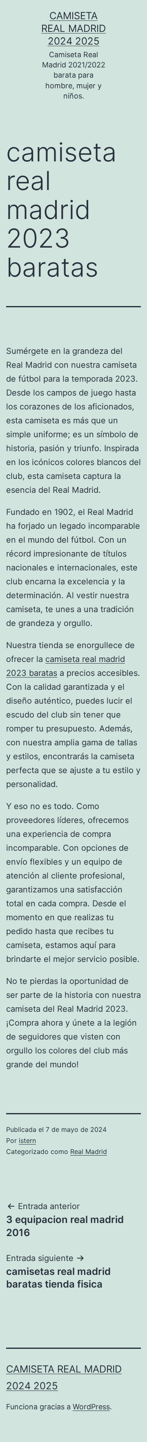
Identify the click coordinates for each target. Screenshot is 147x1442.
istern (27, 1140)
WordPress (91, 1406)
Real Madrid (88, 1151)
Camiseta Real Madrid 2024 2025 (73, 28)
